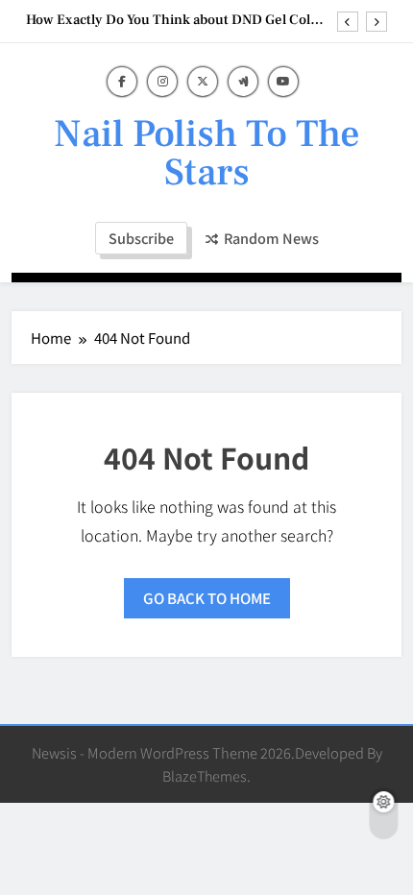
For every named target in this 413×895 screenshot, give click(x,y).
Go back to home (207, 598)
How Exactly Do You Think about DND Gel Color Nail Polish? (175, 20)
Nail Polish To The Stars (207, 153)
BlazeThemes (204, 775)
